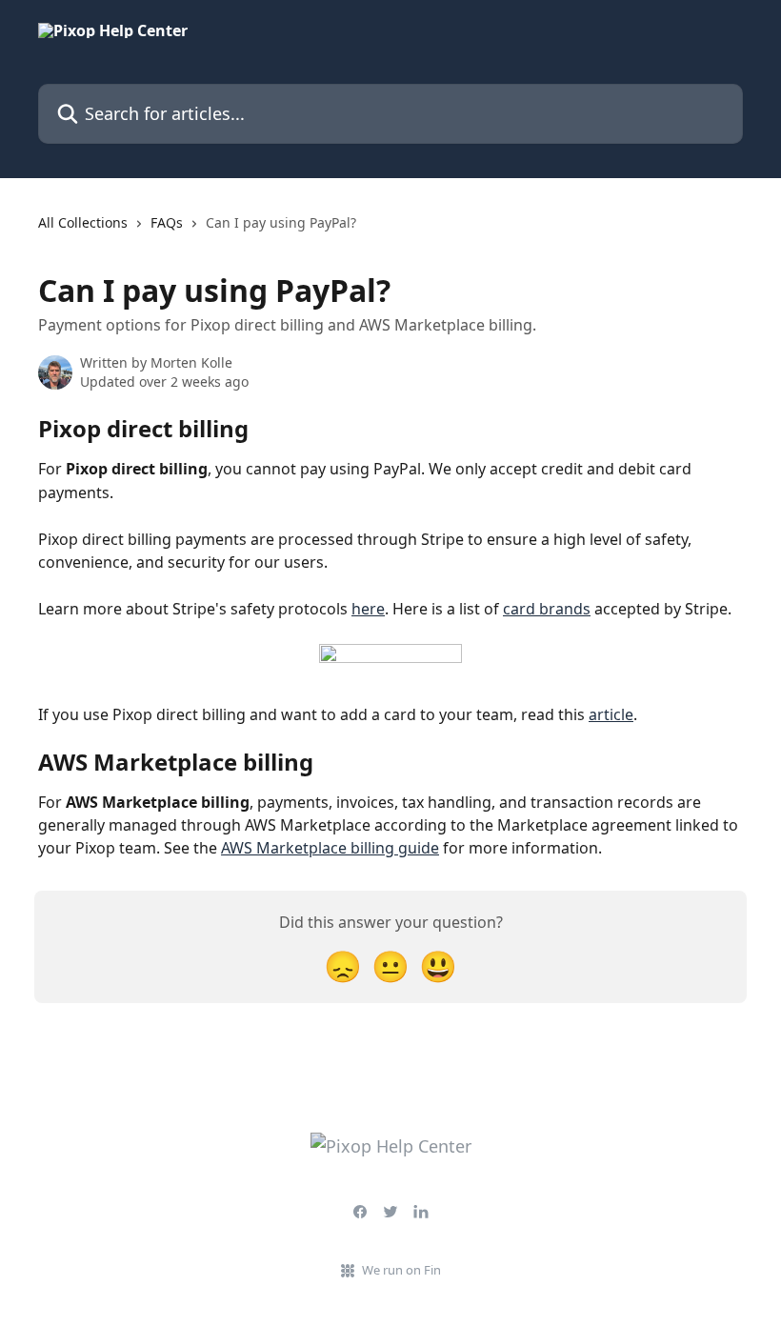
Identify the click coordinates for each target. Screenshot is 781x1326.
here (368, 608)
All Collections (83, 222)
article (611, 714)
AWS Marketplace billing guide (330, 847)
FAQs (166, 222)
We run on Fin (401, 1269)
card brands (547, 608)
